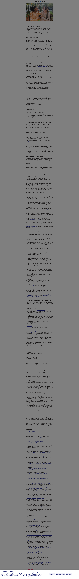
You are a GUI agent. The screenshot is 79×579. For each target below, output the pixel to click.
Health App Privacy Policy (35, 576)
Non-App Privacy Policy (17, 576)
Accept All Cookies (68, 574)
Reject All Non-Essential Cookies (60, 574)
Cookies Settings (52, 574)
